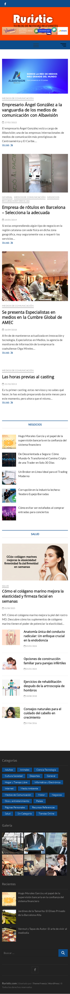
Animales (24, 769)
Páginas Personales (15, 807)
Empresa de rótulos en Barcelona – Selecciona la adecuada (33, 209)
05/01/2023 (31, 669)
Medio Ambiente (29, 788)
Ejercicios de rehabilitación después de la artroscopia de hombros (44, 686)
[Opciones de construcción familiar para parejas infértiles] (11, 663)
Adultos (9, 769)
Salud (5, 586)
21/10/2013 (10, 384)
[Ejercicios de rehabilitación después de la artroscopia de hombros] (11, 688)
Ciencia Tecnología (46, 769)
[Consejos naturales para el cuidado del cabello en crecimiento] (11, 712)
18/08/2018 (31, 696)
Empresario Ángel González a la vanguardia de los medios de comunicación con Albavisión (32, 110)
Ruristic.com (9, 983)
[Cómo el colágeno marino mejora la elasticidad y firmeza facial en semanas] (35, 562)
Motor (41, 794)
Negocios (53, 197)
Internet (9, 788)
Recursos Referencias (15, 200)
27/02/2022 (10, 122)
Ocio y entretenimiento (17, 800)
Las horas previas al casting (28, 376)
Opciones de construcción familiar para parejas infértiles (45, 661)
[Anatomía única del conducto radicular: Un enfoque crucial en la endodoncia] (11, 637)
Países (39, 800)
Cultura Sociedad (14, 775)
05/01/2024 (31, 646)
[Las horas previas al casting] (35, 363)
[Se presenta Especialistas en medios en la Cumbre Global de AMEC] (35, 276)
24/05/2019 (10, 219)
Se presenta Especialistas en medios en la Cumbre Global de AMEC (32, 317)
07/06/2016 (31, 723)
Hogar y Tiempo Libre (16, 782)
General (7, 197)
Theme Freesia (39, 983)
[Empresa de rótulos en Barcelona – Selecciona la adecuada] (35, 173)
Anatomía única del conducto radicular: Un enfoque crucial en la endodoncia (44, 636)
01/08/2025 (9, 608)
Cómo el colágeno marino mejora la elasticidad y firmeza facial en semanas (33, 596)
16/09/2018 (10, 329)
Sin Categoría (25, 813)
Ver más (11, 145)
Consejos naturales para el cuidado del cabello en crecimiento (42, 713)
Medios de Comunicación (18, 98)
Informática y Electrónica (47, 782)
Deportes (35, 775)
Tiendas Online (46, 813)
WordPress (53, 983)
